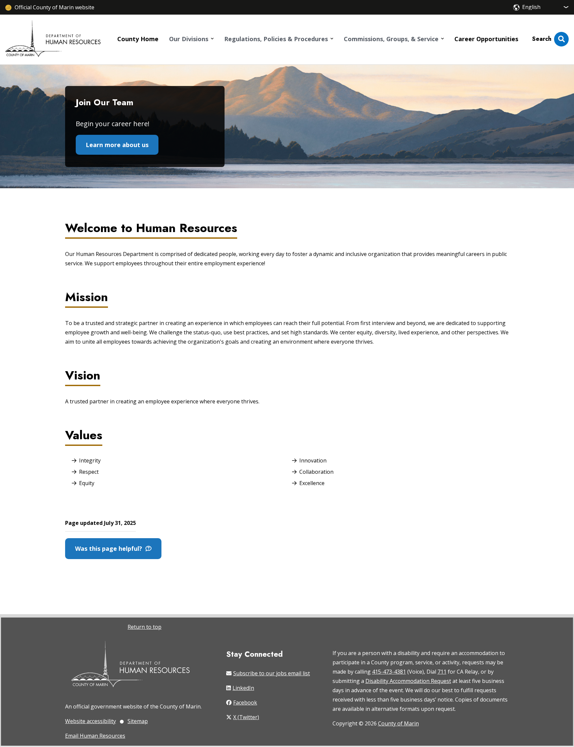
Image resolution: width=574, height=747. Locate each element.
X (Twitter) (246, 717)
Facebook (245, 702)
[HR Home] (53, 39)
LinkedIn (243, 688)
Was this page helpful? (110, 548)
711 (441, 671)
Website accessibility (90, 721)
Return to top (144, 626)
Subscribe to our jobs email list (271, 673)
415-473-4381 (389, 671)
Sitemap (138, 721)
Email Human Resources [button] (95, 735)
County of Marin (398, 723)
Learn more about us (117, 145)
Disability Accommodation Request (408, 681)
